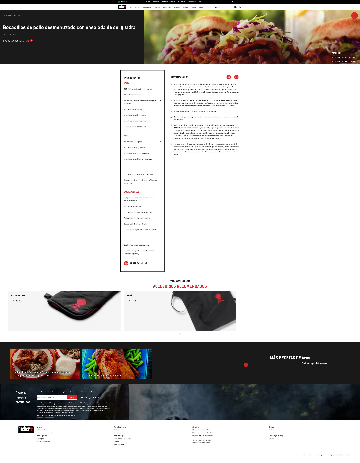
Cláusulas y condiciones (43, 441)
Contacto (116, 430)
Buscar (218, 7)
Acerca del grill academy (276, 436)
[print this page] (229, 77)
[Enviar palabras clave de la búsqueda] (215, 7)
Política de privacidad (42, 436)
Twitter (90, 398)
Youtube (94, 398)
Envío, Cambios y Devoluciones (122, 439)
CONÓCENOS (156, 2)
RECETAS (148, 2)
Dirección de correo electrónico (45, 397)
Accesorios (272, 433)
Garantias (116, 441)
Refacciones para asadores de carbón (202, 433)
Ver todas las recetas (11, 15)
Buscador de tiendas (224, 2)
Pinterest (99, 397)
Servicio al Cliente (119, 444)
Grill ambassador (41, 430)
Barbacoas (272, 430)
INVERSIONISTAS (192, 2)
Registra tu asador (119, 433)
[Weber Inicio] (122, 6)
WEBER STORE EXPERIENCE (168, 2)
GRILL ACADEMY (181, 2)
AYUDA (199, 2)
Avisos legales (40, 439)
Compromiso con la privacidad (45, 433)
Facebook (82, 397)
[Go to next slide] (246, 365)
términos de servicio (49, 417)
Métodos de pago (119, 436)
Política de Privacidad (67, 412)
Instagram (86, 397)
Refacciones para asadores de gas (201, 430)
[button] (132, 7)
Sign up (72, 397)
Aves (20, 15)
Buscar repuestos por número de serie (202, 436)
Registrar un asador (237, 2)
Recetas (271, 439)
